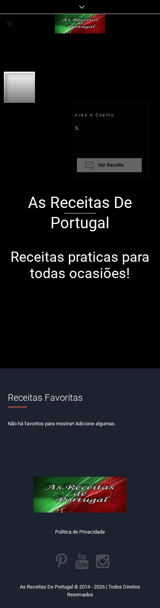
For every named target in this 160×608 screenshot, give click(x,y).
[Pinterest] (61, 561)
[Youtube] (82, 561)
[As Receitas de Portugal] (80, 23)
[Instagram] (102, 561)
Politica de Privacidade (80, 532)
